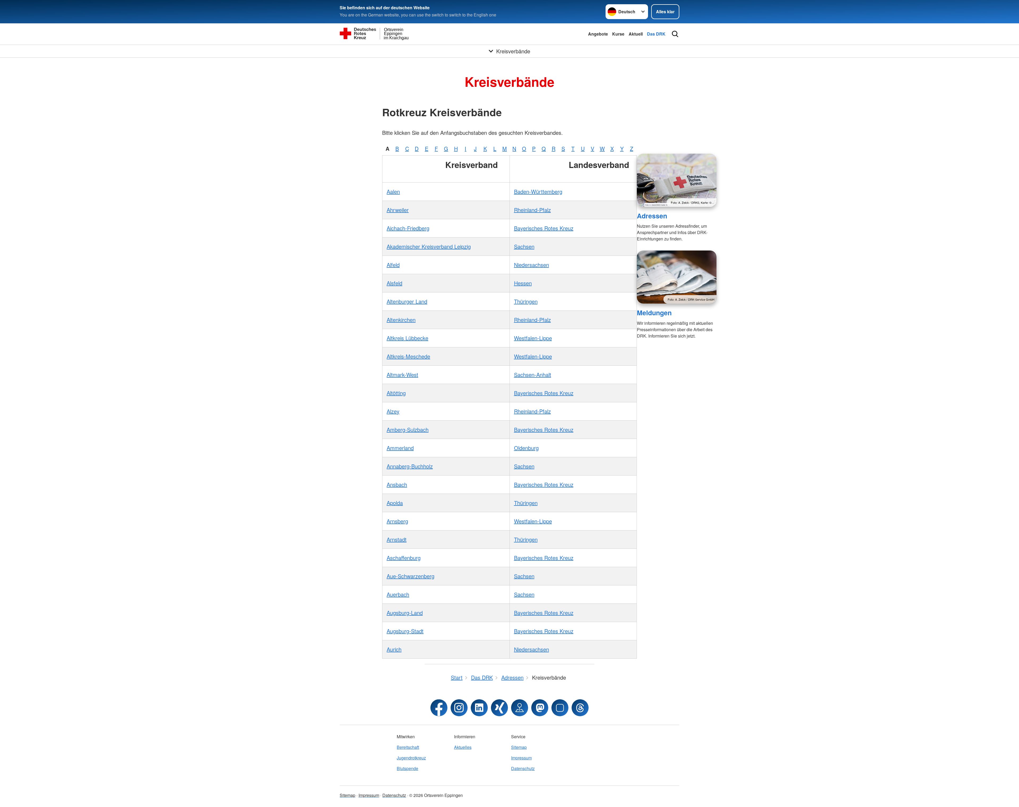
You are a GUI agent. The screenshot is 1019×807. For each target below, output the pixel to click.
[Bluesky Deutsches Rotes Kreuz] (559, 707)
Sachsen (524, 246)
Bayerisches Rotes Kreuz (543, 228)
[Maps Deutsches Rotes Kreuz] (519, 707)
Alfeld (393, 265)
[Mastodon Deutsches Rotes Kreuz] (539, 707)
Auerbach (398, 594)
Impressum (521, 758)
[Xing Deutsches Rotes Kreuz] (499, 707)
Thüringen (526, 301)
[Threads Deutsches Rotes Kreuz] (580, 707)
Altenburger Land (407, 301)
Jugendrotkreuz (411, 758)
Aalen (393, 191)
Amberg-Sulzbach (408, 429)
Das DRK (656, 34)
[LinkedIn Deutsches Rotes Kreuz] (479, 707)
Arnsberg (397, 521)
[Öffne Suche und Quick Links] (675, 34)
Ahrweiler (398, 210)
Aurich (394, 649)
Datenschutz (523, 768)
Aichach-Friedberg (408, 228)
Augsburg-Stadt (405, 631)
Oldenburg (526, 448)
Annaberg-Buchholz (410, 466)
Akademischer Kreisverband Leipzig (429, 246)
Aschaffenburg (404, 558)
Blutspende (407, 768)
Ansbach (397, 484)
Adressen (652, 216)
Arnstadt (397, 539)
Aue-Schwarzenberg (410, 576)
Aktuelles (463, 747)
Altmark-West (402, 374)
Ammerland (400, 448)
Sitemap (519, 747)
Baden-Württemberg (538, 191)
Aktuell (636, 34)
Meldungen (654, 312)
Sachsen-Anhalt (532, 374)
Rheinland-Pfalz (532, 210)
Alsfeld (394, 283)
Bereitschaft (408, 747)
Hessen (523, 283)
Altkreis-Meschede (408, 356)
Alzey (393, 411)
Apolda (395, 503)
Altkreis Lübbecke (407, 338)
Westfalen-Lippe (533, 338)
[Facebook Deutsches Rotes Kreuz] (438, 707)
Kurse (618, 34)
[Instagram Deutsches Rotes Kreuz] (459, 707)
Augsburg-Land (405, 612)
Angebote (598, 34)
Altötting (396, 393)
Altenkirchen (401, 319)
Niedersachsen (531, 265)
